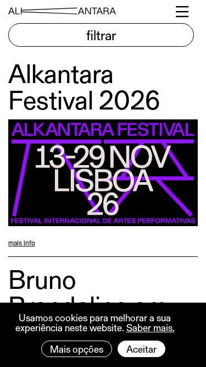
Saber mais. (150, 327)
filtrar (101, 34)
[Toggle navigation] (182, 11)
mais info (21, 242)
